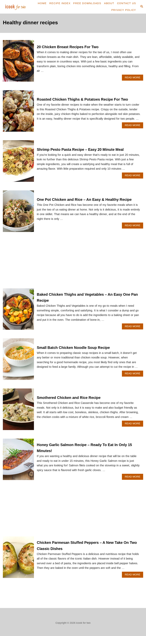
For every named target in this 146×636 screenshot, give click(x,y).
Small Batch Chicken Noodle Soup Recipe (73, 347)
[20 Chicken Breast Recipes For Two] (18, 62)
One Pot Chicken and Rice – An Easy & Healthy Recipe (84, 199)
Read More (134, 78)
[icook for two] (15, 7)
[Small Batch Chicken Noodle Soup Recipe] (18, 360)
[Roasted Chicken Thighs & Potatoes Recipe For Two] (18, 112)
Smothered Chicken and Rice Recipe (69, 397)
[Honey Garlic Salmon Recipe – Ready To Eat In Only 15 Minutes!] (18, 461)
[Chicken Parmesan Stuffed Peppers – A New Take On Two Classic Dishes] (18, 558)
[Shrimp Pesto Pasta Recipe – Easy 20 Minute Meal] (18, 162)
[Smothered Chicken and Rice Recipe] (18, 410)
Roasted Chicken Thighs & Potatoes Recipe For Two (82, 99)
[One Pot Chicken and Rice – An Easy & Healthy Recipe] (18, 212)
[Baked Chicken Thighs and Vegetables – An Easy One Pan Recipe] (18, 310)
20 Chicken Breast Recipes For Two (68, 47)
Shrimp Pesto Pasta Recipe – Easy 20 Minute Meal (80, 149)
